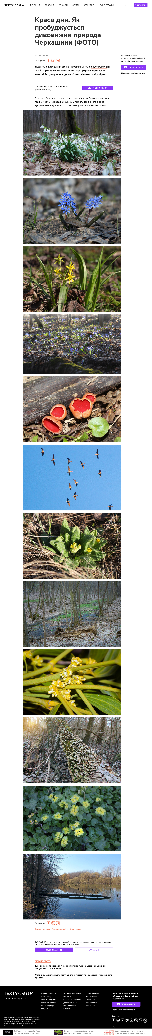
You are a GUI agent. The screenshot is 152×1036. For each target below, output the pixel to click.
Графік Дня (90, 999)
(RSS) (49, 996)
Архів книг (90, 1005)
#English (44, 1009)
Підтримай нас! (92, 993)
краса (47, 929)
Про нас (44, 993)
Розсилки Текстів (48, 1003)
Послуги (67, 996)
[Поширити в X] (53, 60)
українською (25, 1021)
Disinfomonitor (69, 1005)
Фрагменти (46, 999)
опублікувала (99, 66)
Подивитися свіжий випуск (133, 73)
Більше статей (43, 961)
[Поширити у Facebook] (48, 60)
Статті (43, 996)
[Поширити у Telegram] (58, 60)
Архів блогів (91, 1003)
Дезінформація (70, 1003)
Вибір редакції (47, 1005)
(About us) (53, 993)
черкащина (76, 929)
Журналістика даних (72, 993)
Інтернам (67, 1009)
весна (38, 929)
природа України (60, 929)
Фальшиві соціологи (72, 999)
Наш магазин (91, 996)
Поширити (40, 60)
